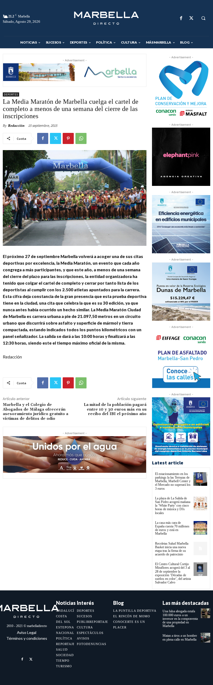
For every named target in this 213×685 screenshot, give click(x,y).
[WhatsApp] (81, 138)
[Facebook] (181, 18)
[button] (203, 18)
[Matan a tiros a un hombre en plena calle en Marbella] (205, 637)
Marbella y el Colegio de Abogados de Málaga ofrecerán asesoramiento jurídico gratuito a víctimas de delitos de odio (35, 411)
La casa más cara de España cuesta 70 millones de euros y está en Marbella (172, 528)
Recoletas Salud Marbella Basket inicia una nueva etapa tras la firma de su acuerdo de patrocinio (171, 549)
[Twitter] (191, 18)
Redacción (16, 125)
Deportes (11, 94)
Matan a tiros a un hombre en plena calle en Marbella (180, 637)
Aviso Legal (26, 632)
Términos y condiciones (26, 638)
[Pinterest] (68, 138)
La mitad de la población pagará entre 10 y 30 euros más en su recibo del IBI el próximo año (115, 409)
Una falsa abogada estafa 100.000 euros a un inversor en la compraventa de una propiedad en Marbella (180, 618)
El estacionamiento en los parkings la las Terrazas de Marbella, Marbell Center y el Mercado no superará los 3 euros (173, 481)
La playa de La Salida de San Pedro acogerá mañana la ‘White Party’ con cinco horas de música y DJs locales (172, 505)
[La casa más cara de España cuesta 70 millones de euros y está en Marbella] (200, 528)
